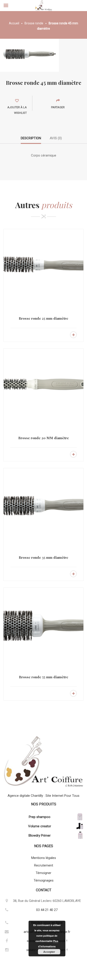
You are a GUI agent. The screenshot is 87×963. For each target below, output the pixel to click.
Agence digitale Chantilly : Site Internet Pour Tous (43, 796)
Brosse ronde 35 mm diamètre (43, 557)
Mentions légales (43, 858)
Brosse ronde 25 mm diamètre (43, 318)
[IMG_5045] (29, 55)
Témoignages (44, 880)
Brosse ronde (34, 23)
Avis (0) (56, 138)
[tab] (31, 139)
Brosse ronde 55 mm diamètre (43, 677)
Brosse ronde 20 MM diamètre (43, 438)
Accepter (49, 952)
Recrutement (43, 865)
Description (31, 138)
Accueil (14, 23)
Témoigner (43, 873)
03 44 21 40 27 (47, 910)
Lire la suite (73, 334)
